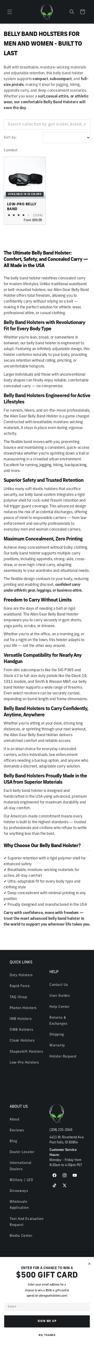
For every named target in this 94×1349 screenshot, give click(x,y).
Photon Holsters (23, 1008)
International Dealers (21, 1166)
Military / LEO (21, 1180)
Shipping (56, 1035)
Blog (13, 1141)
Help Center (59, 1007)
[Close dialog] (89, 1263)
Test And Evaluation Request (26, 1222)
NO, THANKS (47, 1335)
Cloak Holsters (22, 1041)
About (15, 1119)
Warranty (57, 1045)
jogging (45, 465)
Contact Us (58, 985)
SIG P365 (66, 670)
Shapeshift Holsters (26, 1052)
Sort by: (10, 137)
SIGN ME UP (47, 1321)
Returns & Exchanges (58, 1021)
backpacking (76, 465)
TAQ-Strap (18, 997)
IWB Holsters (21, 1019)
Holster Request (63, 1056)
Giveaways (19, 1191)
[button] (9, 12)
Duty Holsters (21, 975)
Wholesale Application (19, 1205)
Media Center (21, 1236)
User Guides (59, 996)
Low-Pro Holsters (24, 1063)
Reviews (17, 1130)
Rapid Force (20, 986)
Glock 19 (78, 676)
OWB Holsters (21, 1030)
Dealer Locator (22, 1152)
